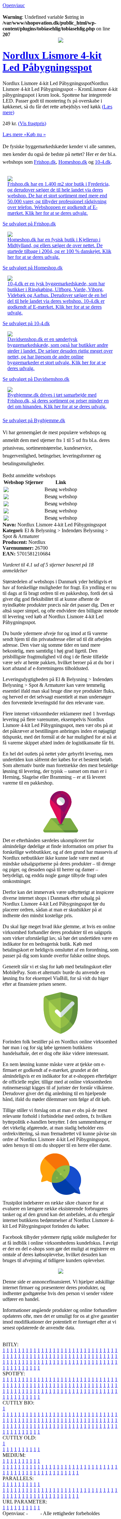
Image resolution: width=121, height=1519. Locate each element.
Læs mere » (14, 134)
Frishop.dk (45, 162)
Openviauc (14, 5)
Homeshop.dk (72, 162)
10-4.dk (103, 162)
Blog (34, 1513)
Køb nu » (36, 134)
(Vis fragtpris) (32, 123)
